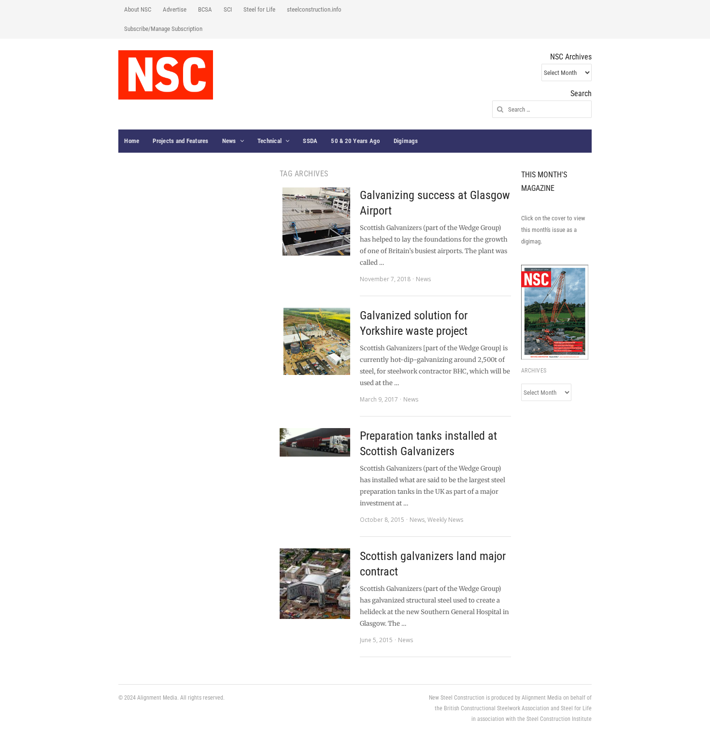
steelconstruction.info (314, 9)
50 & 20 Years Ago (355, 140)
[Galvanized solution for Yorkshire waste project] (315, 341)
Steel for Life (259, 9)
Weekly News (445, 520)
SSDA (310, 140)
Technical (269, 140)
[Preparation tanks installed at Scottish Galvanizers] (315, 442)
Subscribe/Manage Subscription (163, 28)
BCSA (205, 9)
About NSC (137, 9)
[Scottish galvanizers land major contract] (315, 583)
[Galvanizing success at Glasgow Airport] (315, 221)
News (229, 140)
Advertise (174, 9)
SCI (228, 9)
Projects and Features (180, 140)
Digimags (406, 140)
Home (131, 140)
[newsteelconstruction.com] (165, 75)
